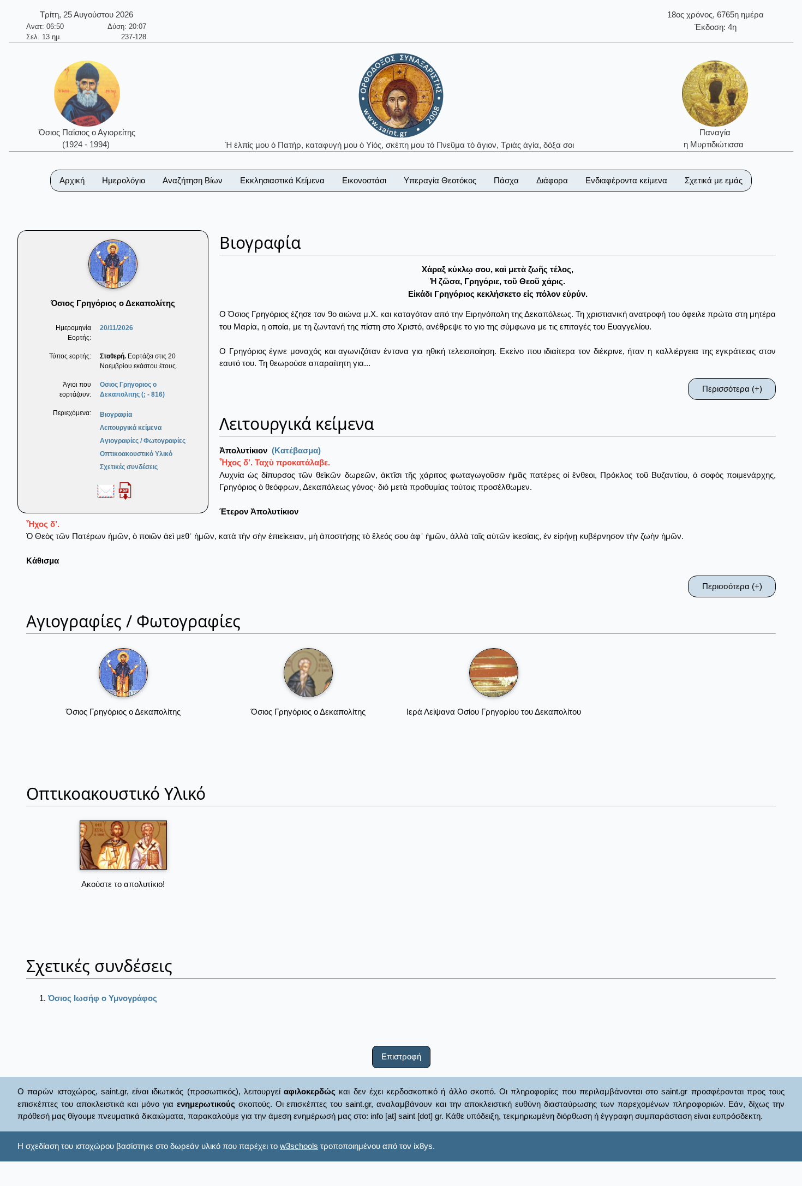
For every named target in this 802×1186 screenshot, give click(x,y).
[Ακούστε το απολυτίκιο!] (123, 845)
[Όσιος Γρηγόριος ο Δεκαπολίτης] (123, 672)
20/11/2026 (116, 328)
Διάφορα (552, 180)
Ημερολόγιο (123, 180)
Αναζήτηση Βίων (193, 180)
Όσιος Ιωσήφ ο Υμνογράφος (102, 998)
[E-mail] (106, 490)
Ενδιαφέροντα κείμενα (626, 180)
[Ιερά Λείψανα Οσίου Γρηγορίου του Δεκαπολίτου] (493, 672)
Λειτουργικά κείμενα (130, 428)
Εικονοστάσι (364, 180)
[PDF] (125, 490)
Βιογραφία (116, 414)
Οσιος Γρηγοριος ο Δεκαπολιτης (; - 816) (132, 389)
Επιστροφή (401, 1056)
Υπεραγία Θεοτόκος (440, 180)
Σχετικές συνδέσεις (129, 467)
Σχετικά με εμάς (714, 180)
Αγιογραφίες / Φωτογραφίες (142, 441)
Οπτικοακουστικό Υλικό (136, 454)
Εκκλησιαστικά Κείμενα (282, 180)
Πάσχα (506, 180)
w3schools (299, 1146)
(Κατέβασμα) (296, 450)
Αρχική (72, 180)
